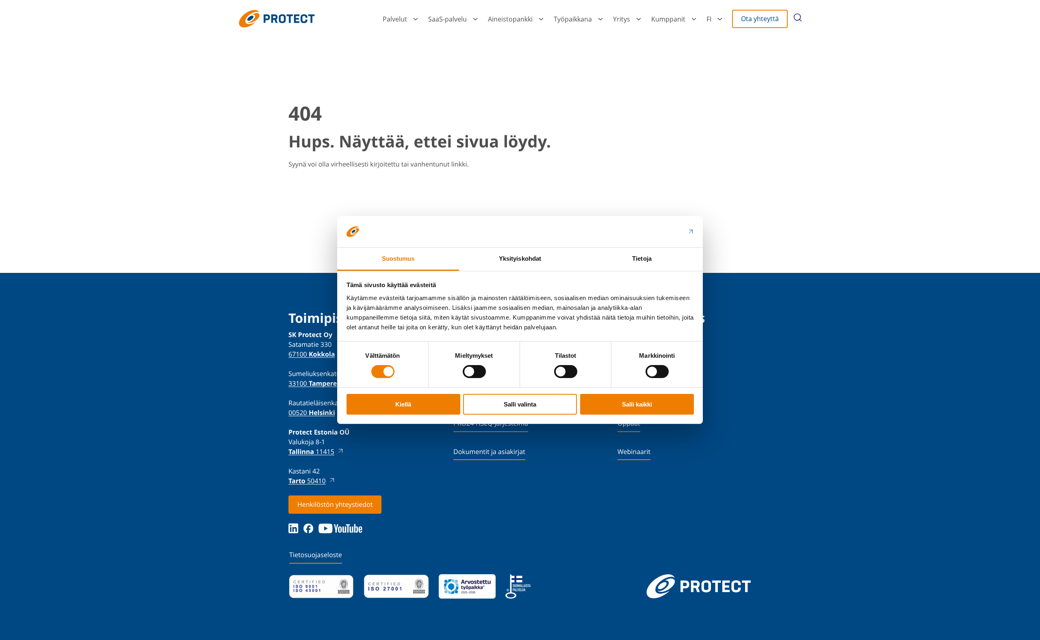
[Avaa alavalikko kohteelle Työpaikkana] (600, 19)
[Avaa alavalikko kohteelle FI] (719, 19)
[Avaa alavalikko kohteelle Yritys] (638, 19)
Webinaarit (634, 451)
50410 (307, 480)
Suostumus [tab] (398, 258)
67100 (311, 354)
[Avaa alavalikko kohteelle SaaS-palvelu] (475, 19)
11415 (311, 451)
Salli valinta (520, 404)
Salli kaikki (637, 404)
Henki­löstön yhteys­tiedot (335, 504)
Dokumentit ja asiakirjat (489, 451)
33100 (312, 383)
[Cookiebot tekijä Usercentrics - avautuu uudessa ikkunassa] (658, 231)
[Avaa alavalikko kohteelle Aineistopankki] (541, 19)
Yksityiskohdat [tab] (520, 258)
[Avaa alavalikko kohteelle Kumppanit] (693, 19)
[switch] (474, 371)
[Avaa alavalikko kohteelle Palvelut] (415, 19)
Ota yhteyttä (760, 18)
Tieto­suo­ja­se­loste (315, 554)
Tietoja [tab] (642, 258)
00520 (311, 412)
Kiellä (403, 404)
